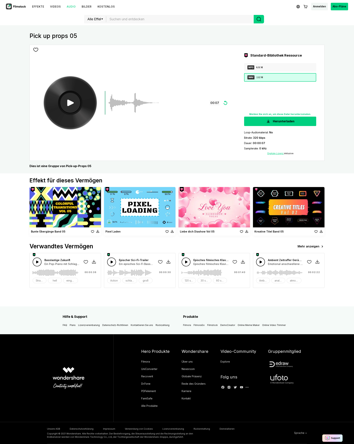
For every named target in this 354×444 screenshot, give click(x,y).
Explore (225, 361)
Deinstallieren (227, 428)
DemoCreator (227, 325)
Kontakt (186, 398)
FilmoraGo (199, 325)
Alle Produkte (149, 405)
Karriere (186, 391)
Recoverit (147, 376)
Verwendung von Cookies (139, 428)
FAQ (65, 325)
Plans (73, 325)
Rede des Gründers (194, 383)
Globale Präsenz (192, 376)
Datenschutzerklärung (81, 428)
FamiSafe (146, 398)
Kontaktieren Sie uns (142, 325)
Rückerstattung (202, 428)
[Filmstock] (16, 7)
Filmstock (212, 325)
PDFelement (148, 391)
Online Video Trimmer (274, 325)
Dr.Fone (145, 383)
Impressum (109, 428)
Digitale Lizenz (275, 153)
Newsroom (188, 368)
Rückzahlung (162, 325)
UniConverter (149, 368)
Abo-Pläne (339, 6)
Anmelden (319, 6)
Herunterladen (283, 121)
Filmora (187, 325)
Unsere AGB (53, 428)
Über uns (187, 361)
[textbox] (180, 19)
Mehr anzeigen (308, 246)
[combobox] (180, 19)
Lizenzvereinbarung (89, 325)
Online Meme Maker (249, 325)
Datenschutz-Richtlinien (115, 325)
